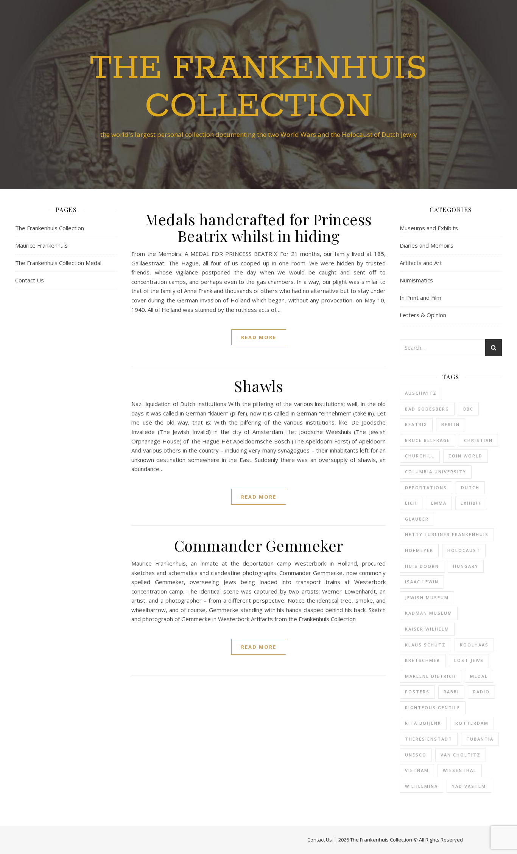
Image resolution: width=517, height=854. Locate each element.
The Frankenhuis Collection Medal (58, 263)
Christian (478, 440)
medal (479, 676)
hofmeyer (419, 550)
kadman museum (428, 613)
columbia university (435, 471)
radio (481, 691)
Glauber (417, 519)
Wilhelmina (421, 786)
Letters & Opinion (423, 315)
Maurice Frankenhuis (41, 245)
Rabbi (451, 691)
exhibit (471, 503)
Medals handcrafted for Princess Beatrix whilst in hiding (258, 227)
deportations (426, 487)
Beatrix (416, 424)
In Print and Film (420, 297)
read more (258, 337)
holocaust (463, 550)
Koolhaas (474, 645)
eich (411, 503)
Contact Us (29, 280)
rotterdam (472, 723)
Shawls (258, 386)
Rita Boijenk (423, 723)
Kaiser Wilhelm (427, 629)
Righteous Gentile (432, 707)
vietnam (417, 770)
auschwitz (421, 393)
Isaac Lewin (422, 581)
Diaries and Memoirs (426, 245)
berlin (450, 424)
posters (417, 691)
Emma (439, 503)
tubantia (480, 739)
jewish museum (427, 597)
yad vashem (469, 786)
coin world (465, 456)
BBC (468, 409)
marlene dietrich (430, 676)
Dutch (470, 487)
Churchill (419, 456)
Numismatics (416, 280)
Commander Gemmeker (258, 545)
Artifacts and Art (421, 263)
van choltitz (461, 755)
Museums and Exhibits (429, 228)
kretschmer (422, 660)
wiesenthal (460, 770)
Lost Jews (469, 660)
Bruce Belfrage (427, 440)
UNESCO (416, 755)
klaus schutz (425, 645)
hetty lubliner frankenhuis (447, 534)
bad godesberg (427, 409)
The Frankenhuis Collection (258, 88)
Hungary (465, 566)
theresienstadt (428, 739)
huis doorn (422, 566)
